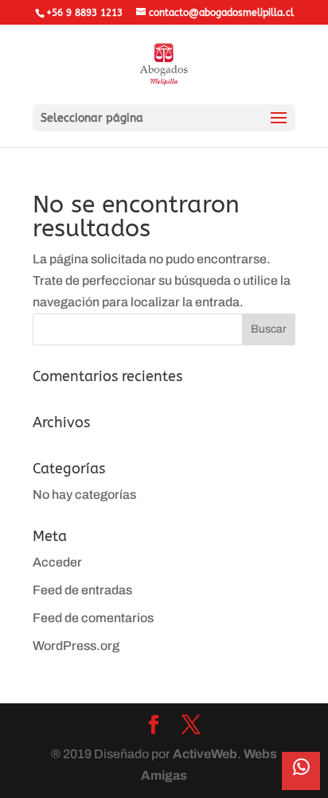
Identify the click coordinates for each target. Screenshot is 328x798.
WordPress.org (76, 645)
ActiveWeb (205, 754)
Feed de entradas (82, 590)
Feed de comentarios (93, 618)
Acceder (57, 562)
